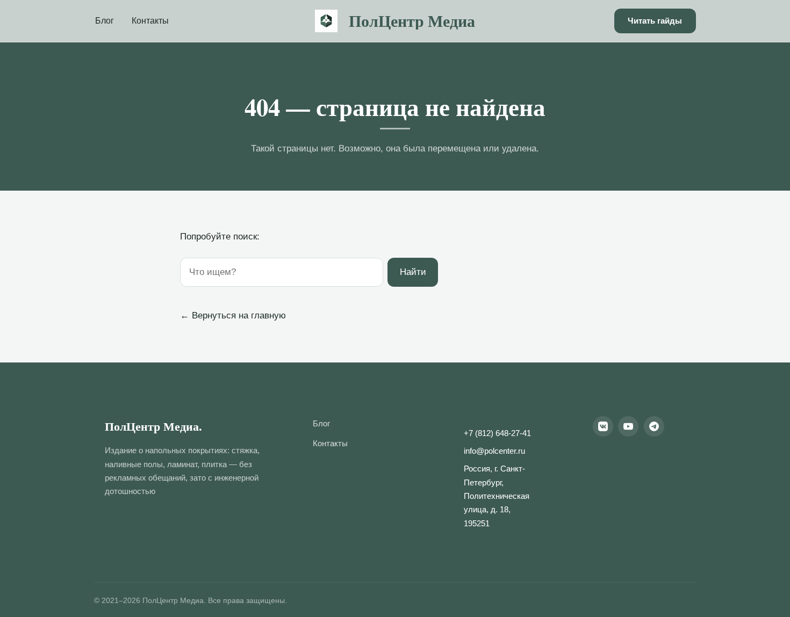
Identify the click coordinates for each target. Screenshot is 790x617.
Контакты (150, 20)
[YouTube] (628, 426)
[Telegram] (654, 426)
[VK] (603, 426)
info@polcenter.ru (494, 451)
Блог (104, 20)
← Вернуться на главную (233, 315)
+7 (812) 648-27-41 (497, 433)
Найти (413, 272)
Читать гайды (655, 20)
